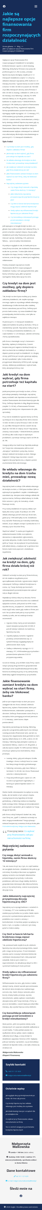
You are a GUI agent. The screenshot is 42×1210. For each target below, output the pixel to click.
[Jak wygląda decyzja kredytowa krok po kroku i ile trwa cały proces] (21, 1097)
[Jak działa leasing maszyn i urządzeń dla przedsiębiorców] (21, 1113)
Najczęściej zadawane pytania (17, 183)
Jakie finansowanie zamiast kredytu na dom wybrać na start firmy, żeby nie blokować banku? (22, 177)
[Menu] (35, 6)
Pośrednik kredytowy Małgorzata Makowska (18, 826)
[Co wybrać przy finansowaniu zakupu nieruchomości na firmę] (21, 1120)
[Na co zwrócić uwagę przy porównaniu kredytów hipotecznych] (21, 1128)
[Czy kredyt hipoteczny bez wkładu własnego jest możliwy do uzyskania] (21, 1105)
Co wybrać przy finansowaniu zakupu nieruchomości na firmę (20, 835)
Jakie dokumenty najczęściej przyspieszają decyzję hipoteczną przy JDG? (25, 197)
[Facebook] (4, 6)
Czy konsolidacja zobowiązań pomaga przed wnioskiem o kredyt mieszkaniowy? (24, 220)
